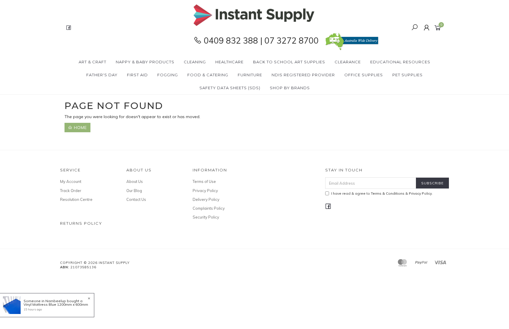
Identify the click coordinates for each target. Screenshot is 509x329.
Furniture (250, 74)
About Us (134, 181)
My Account (70, 181)
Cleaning (195, 61)
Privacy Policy (205, 190)
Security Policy (206, 217)
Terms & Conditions (387, 193)
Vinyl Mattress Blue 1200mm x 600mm (56, 304)
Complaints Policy (209, 208)
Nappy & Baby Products (145, 61)
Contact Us (136, 199)
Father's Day (102, 74)
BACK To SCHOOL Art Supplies (289, 61)
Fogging (167, 74)
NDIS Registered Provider (303, 74)
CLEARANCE (348, 61)
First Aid (137, 74)
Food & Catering (207, 74)
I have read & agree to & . (382, 193)
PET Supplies (407, 74)
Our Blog (134, 190)
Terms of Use (204, 181)
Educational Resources (400, 61)
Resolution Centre (76, 199)
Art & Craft (92, 61)
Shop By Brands (290, 87)
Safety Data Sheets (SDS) (229, 87)
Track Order (70, 190)
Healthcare (229, 61)
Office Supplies (363, 74)
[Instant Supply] (254, 14)
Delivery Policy (206, 199)
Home (79, 127)
